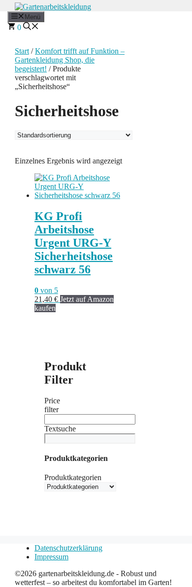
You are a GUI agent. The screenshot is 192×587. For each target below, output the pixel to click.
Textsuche (60, 428)
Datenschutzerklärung (68, 548)
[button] (31, 27)
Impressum (51, 557)
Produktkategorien (72, 477)
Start (22, 51)
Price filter (52, 405)
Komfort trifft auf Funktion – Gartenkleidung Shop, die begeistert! (70, 60)
